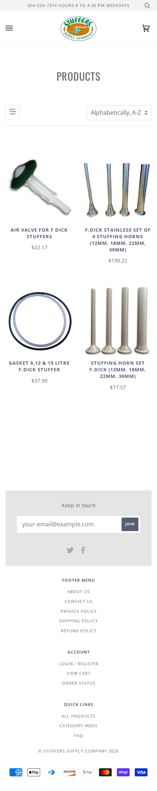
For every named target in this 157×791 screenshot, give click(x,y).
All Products (78, 716)
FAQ (78, 735)
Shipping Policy (78, 620)
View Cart (79, 673)
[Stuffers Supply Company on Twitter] (70, 551)
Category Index (78, 725)
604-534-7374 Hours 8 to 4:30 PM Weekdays (79, 5)
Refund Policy (78, 630)
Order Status (78, 683)
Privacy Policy (79, 611)
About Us (78, 591)
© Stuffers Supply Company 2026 (78, 751)
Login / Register (79, 663)
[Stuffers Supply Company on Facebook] (83, 551)
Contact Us (79, 601)
